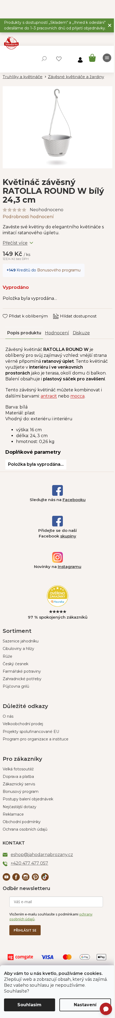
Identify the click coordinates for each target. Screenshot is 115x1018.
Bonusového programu (58, 270)
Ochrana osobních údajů (25, 829)
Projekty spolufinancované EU (31, 731)
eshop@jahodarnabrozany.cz (42, 854)
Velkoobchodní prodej (23, 723)
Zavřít (12, 311)
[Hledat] (44, 58)
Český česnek (15, 663)
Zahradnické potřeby (22, 678)
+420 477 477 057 (29, 863)
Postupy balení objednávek (28, 799)
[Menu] (107, 57)
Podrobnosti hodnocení (28, 216)
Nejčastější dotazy (19, 806)
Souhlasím (29, 1004)
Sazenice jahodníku (21, 641)
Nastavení (85, 1004)
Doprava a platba (18, 776)
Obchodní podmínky (22, 821)
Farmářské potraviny (22, 671)
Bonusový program (21, 791)
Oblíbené (59, 59)
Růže (7, 656)
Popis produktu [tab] (24, 332)
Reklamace (13, 814)
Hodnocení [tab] (57, 332)
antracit (49, 396)
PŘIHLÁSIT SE (25, 930)
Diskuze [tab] (81, 332)
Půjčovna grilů (16, 686)
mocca (77, 396)
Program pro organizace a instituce (35, 739)
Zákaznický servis (19, 784)
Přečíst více (15, 242)
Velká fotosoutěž (18, 769)
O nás (8, 716)
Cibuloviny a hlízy (18, 648)
